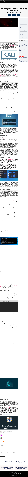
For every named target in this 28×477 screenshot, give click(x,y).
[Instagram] (11, 472)
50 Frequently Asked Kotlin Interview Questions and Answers (7, 468)
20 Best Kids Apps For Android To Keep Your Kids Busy (23, 27)
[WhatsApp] (14, 15)
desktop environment (10, 159)
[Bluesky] (16, 472)
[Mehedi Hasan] (9, 419)
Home (7, 4)
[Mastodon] (17, 472)
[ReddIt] (15, 15)
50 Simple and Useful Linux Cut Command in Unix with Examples (23, 50)
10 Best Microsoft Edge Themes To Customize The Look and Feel (23, 34)
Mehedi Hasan (9, 12)
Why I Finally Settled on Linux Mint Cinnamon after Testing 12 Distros (23, 45)
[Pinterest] (12, 15)
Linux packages (12, 200)
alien (12, 198)
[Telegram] (17, 15)
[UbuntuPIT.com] (3, 1)
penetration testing (11, 45)
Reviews (10, 4)
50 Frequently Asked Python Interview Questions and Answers (21, 468)
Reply (3, 432)
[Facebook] (9, 15)
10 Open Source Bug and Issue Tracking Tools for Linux (23, 23)
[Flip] (19, 15)
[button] (19, 1)
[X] (10, 15)
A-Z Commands (21, 56)
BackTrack (6, 32)
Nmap (13, 34)
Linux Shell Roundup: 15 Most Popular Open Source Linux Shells (23, 54)
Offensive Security (15, 30)
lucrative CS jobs (8, 407)
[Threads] (18, 472)
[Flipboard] (10, 472)
